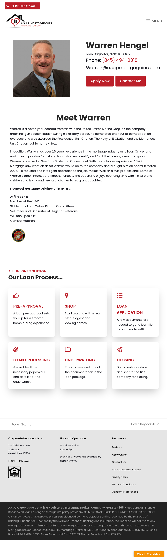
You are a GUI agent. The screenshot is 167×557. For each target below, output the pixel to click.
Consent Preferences (125, 491)
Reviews (117, 447)
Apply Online (119, 454)
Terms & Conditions (124, 484)
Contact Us (119, 462)
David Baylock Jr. (143, 424)
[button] (154, 21)
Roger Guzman (20, 424)
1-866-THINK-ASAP (23, 5)
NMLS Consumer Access (126, 469)
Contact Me (130, 80)
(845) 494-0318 (119, 60)
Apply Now (100, 80)
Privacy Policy (120, 477)
